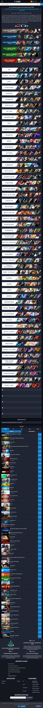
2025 (27, 13)
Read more (23, 706)
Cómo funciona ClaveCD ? (13, 665)
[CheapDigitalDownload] (16, 25)
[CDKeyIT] (25, 25)
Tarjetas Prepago (35, 684)
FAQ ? (9, 673)
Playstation (25, 687)
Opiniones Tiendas (35, 688)
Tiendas (3, 683)
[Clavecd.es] (17, 1)
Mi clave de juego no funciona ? (14, 669)
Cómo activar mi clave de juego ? (14, 671)
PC (23, 681)
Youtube (18, 681)
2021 (15, 13)
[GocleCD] (22, 25)
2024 (24, 13)
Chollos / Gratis (35, 686)
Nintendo (24, 691)
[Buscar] (41, 4)
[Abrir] (2, 1)
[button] (41, 1)
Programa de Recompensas (35, 682)
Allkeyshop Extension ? (12, 675)
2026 (30, 13)
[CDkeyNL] (27, 25)
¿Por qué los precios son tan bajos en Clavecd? (17, 667)
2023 (21, 13)
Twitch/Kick (4, 681)
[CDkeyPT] (20, 25)
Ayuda (38, 706)
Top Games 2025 (35, 690)
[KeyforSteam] (18, 25)
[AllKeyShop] (23, 25)
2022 (18, 13)
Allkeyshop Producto (36, 692)
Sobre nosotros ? (11, 663)
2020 (13, 13)
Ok (19, 706)
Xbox (24, 684)
